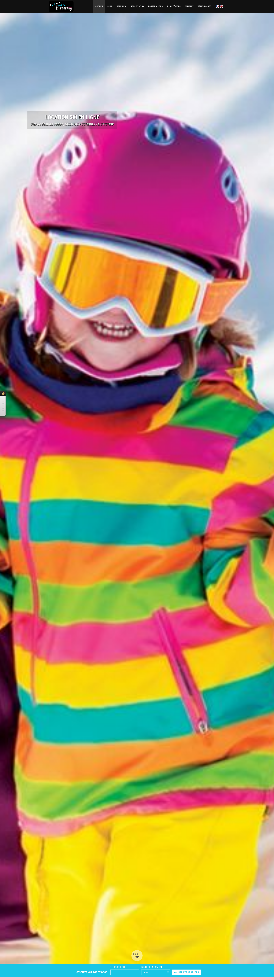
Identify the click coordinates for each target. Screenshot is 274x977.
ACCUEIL (99, 6)
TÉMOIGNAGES (204, 6)
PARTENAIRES (155, 6)
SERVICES (121, 6)
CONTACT (189, 6)
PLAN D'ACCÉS (174, 6)
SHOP (110, 6)
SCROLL (137, 954)
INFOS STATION (137, 6)
